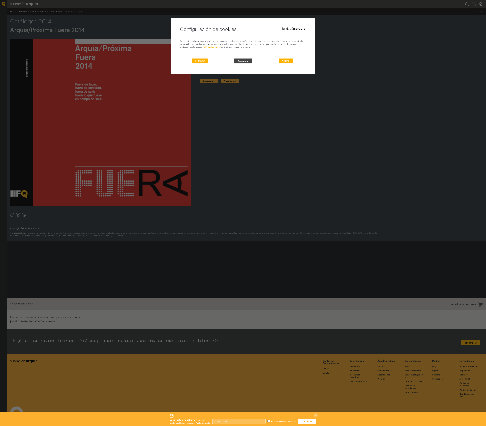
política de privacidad (287, 421)
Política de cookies (212, 47)
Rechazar (200, 60)
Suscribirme (307, 421)
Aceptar (286, 60)
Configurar (243, 61)
